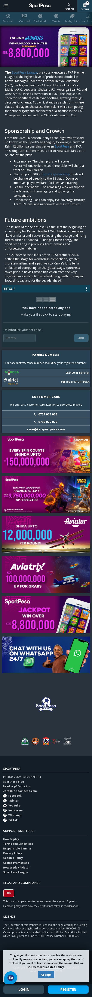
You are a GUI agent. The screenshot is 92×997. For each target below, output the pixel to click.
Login (24, 989)
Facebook (15, 796)
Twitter (13, 800)
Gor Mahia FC (24, 741)
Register (68, 989)
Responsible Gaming (17, 848)
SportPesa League (24, 72)
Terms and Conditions (18, 844)
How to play (11, 839)
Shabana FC (46, 741)
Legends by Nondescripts (67, 741)
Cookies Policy (54, 967)
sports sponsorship (56, 174)
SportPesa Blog (13, 781)
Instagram (15, 810)
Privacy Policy (12, 853)
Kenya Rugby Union (56, 741)
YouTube (14, 805)
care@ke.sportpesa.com (20, 791)
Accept (46, 975)
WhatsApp (15, 815)
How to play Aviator (16, 867)
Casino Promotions (16, 863)
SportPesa (62, 146)
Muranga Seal (35, 741)
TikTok (13, 820)
